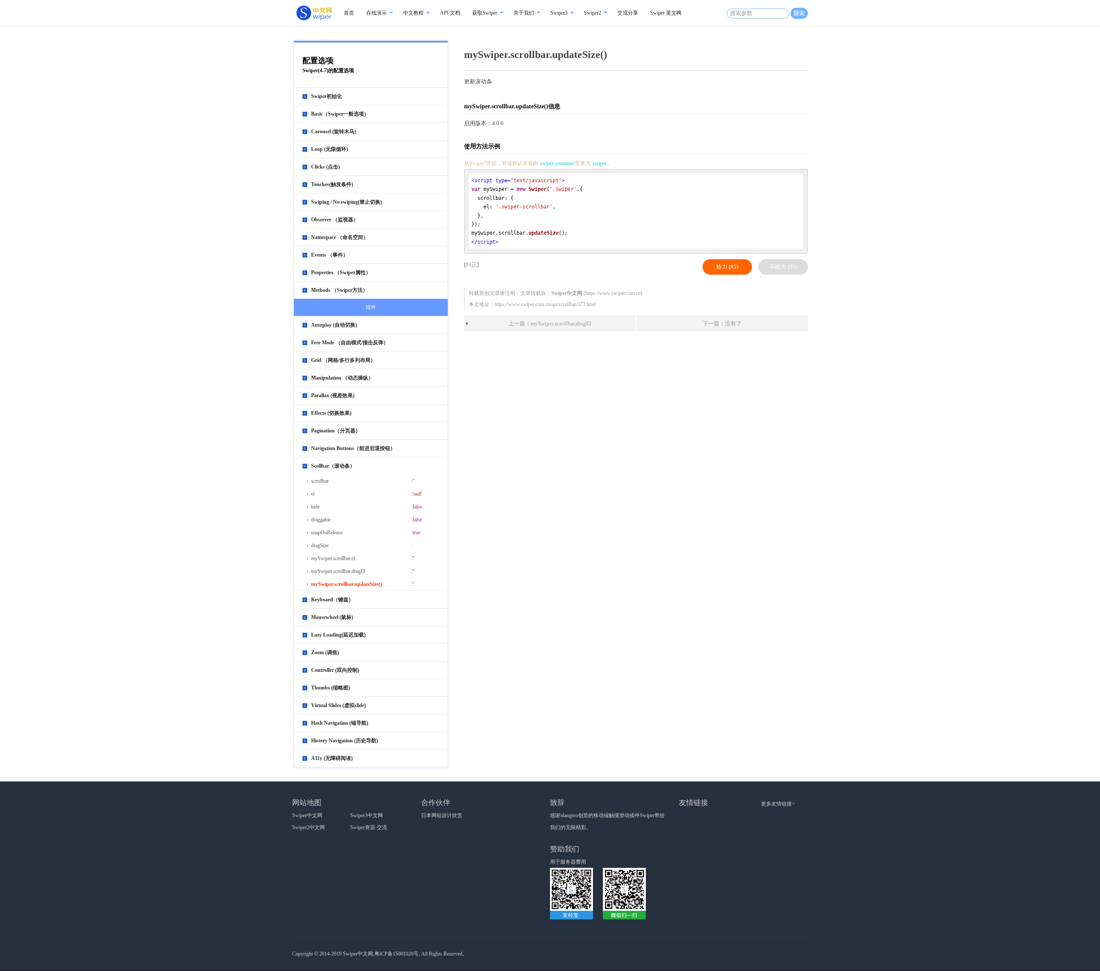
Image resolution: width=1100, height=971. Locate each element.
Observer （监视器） (334, 220)
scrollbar (320, 481)
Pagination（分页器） (336, 431)
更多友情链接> (778, 803)
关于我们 (523, 13)
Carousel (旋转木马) (333, 132)
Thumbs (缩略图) (330, 688)
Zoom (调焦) (325, 652)
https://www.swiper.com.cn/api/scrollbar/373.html (545, 304)
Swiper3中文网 (366, 815)
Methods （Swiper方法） (339, 290)
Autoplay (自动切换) (334, 325)
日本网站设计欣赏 (441, 815)
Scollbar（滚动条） (333, 466)
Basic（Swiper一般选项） (340, 114)
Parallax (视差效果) (332, 395)
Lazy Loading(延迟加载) (338, 635)
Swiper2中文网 (308, 827)
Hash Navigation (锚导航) (339, 723)
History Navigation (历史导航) (344, 741)
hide (315, 507)
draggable (321, 520)
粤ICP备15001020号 (396, 954)
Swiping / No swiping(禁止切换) (346, 202)
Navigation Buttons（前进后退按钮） (353, 448)
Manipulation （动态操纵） (342, 378)
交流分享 (627, 13)
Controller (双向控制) (335, 670)
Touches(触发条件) (332, 184)
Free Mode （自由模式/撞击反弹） (349, 343)
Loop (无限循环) (329, 149)
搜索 (799, 13)
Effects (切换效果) (331, 413)
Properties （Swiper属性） (341, 273)
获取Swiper (484, 13)
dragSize (320, 545)
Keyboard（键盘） (332, 600)
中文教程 (413, 13)
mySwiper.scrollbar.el (333, 558)
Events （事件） (329, 255)
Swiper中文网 (307, 815)
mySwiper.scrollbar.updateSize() (346, 584)
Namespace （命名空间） (339, 237)
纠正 (471, 264)
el (313, 494)
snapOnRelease (326, 533)
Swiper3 (559, 13)
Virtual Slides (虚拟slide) (338, 705)
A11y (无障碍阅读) (332, 758)
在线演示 (376, 13)
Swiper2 (592, 13)
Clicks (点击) (325, 167)
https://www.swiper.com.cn (613, 293)
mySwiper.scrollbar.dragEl (338, 571)
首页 (349, 13)
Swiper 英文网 (665, 13)
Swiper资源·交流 (368, 827)
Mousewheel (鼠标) (332, 617)
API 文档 (450, 13)
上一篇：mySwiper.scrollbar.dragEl (549, 323)
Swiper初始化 (326, 96)
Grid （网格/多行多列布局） (343, 360)
